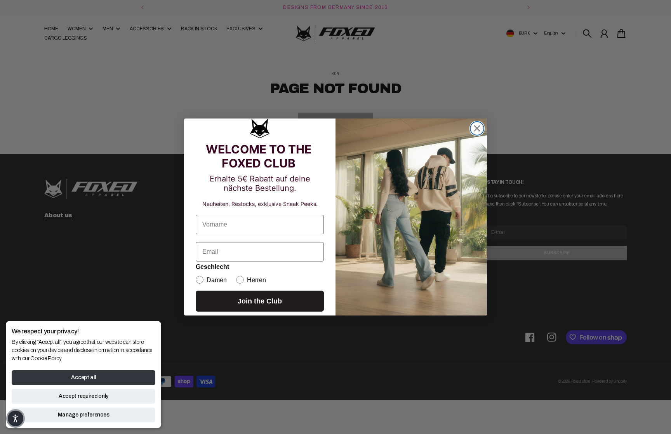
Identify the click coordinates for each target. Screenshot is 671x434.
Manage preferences (84, 415)
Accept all (83, 377)
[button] (15, 418)
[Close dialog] (477, 128)
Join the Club (260, 301)
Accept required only (83, 396)
